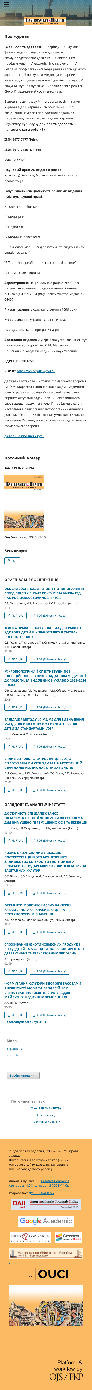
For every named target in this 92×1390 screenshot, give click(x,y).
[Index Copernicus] (30, 1238)
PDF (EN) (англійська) (51, 616)
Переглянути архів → (46, 1122)
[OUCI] (46, 1274)
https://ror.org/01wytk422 (36, 371)
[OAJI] (46, 1205)
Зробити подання (23, 1075)
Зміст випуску (46, 1115)
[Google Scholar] (45, 1222)
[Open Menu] (6, 4)
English (12, 1055)
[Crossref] (68, 1238)
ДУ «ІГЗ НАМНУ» (41, 1193)
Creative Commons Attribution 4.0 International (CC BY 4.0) (39, 1183)
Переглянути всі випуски (23, 1022)
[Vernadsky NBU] (46, 1256)
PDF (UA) (17, 616)
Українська (15, 1048)
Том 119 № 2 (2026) (46, 1108)
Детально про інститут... (24, 436)
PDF (14, 561)
